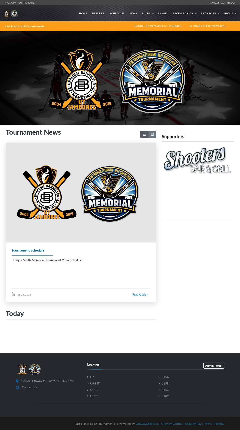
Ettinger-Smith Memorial (207, 26)
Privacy (219, 424)
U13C (94, 396)
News (133, 13)
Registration (183, 13)
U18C (165, 396)
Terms (208, 424)
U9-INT (95, 383)
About (228, 13)
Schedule (116, 13)
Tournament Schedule (28, 250)
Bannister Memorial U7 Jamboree (159, 26)
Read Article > (140, 294)
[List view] (152, 134)
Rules (146, 13)
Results (98, 13)
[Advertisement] (198, 249)
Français (215, 2)
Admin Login (228, 2)
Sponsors (208, 13)
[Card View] (144, 134)
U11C (94, 390)
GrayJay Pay (193, 424)
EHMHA (163, 13)
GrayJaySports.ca (147, 424)
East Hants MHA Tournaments (24, 26)
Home (83, 13)
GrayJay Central (171, 424)
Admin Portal (213, 366)
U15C (165, 390)
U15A (165, 377)
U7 (92, 377)
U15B (165, 383)
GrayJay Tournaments (20, 2)
